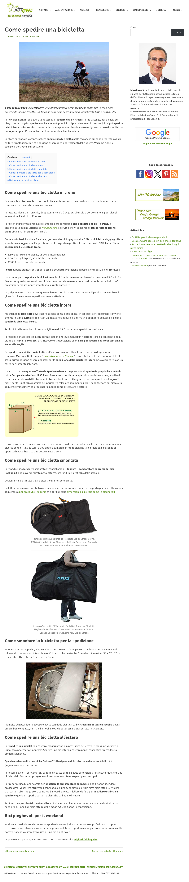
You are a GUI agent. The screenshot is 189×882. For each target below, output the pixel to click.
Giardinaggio (140, 10)
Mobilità (161, 10)
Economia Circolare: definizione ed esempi (154, 254)
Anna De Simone (31, 36)
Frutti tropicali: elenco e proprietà (149, 237)
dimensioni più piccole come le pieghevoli (91, 491)
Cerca (133, 26)
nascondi (26, 157)
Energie (120, 10)
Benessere (102, 10)
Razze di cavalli (140, 258)
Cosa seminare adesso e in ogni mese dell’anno (156, 240)
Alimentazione (64, 10)
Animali (84, 10)
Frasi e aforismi (140, 265)
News (176, 10)
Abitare (43, 10)
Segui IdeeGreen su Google (157, 143)
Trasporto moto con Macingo (58, 356)
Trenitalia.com (49, 227)
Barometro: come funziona (20, 850)
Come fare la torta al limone (107, 850)
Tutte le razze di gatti (143, 251)
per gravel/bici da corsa (32, 491)
